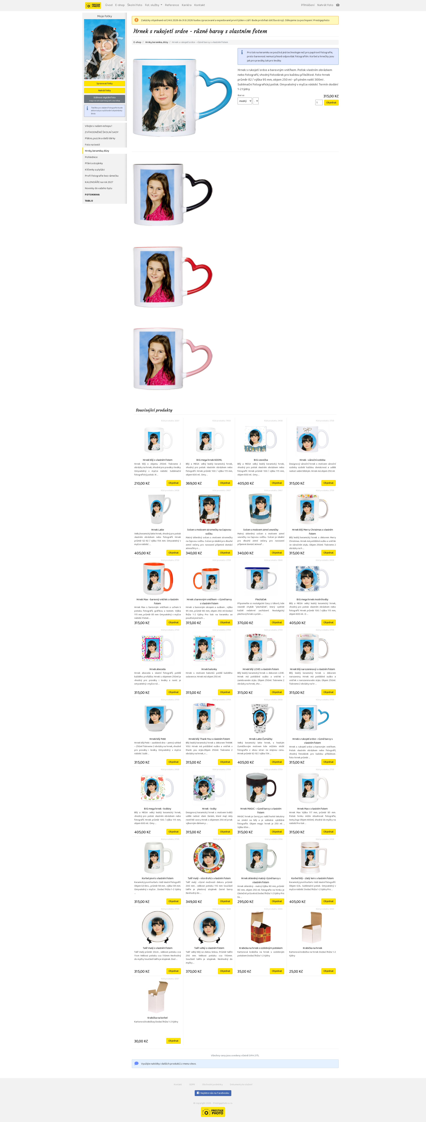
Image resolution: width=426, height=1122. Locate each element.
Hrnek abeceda (157, 669)
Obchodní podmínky (212, 1084)
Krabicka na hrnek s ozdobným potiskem (261, 948)
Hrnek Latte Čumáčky (260, 739)
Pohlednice (91, 157)
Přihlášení (308, 5)
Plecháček (260, 599)
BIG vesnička (261, 460)
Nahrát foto (325, 5)
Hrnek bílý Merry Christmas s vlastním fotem (312, 532)
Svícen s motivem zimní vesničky (260, 530)
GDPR (192, 1084)
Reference (172, 5)
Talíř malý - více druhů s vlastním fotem (209, 878)
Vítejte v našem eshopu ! (98, 126)
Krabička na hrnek (312, 948)
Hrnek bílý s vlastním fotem (157, 460)
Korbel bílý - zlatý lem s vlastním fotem (312, 878)
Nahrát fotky (104, 90)
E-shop (120, 5)
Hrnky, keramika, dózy (97, 151)
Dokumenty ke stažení (241, 1084)
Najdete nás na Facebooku (214, 1093)
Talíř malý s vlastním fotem (157, 948)
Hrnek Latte (157, 530)
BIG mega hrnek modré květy (312, 599)
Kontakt (199, 5)
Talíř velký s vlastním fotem (209, 948)
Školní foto (134, 5)
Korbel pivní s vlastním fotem (157, 878)
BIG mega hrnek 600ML (209, 460)
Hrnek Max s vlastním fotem (312, 809)
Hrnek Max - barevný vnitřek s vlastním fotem (157, 601)
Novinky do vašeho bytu (98, 188)
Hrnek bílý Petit (157, 739)
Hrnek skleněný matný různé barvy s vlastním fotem (261, 880)
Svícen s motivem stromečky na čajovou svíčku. (209, 532)
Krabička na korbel (157, 1018)
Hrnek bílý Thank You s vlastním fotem (209, 739)
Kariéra (187, 5)
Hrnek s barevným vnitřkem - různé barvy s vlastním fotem (209, 601)
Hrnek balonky (209, 669)
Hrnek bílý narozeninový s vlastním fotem (312, 669)
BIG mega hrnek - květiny (157, 809)
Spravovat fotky (105, 83)
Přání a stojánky (94, 163)
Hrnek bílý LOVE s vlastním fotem (261, 669)
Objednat (331, 103)
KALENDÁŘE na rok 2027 (99, 182)
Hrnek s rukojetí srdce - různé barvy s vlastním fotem (312, 741)
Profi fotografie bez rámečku (101, 176)
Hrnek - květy (209, 809)
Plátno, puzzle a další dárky (100, 138)
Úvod (108, 5)
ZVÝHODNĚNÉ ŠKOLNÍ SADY (101, 132)
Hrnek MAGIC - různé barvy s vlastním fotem (260, 811)
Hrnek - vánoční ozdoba (312, 460)
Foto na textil (92, 144)
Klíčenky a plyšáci (95, 169)
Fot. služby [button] (152, 5)
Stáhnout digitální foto (104, 99)
